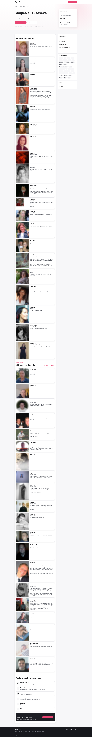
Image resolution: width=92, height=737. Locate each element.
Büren (65, 57)
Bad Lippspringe (71, 68)
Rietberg (60, 64)
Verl (66, 68)
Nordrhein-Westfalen (21, 6)
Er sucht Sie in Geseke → (49, 365)
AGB (71, 729)
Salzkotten (61, 57)
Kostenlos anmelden (72, 1)
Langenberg (72, 62)
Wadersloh (65, 64)
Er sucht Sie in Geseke (63, 44)
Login (66, 1)
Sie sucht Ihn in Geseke (63, 41)
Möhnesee (65, 75)
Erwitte (69, 57)
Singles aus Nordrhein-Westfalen (64, 47)
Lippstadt (72, 57)
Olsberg (65, 77)
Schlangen (61, 75)
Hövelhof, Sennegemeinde (63, 66)
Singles (16, 6)
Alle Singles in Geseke (62, 38)
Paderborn (61, 62)
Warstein (70, 66)
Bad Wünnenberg (66, 62)
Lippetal (70, 73)
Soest (74, 73)
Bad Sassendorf (61, 68)
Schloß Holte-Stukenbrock (63, 73)
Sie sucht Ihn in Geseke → (49, 39)
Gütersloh (60, 77)
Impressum (67, 729)
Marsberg (70, 75)
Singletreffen (19, 2)
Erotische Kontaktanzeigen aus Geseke (65, 50)
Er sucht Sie (61, 1)
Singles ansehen (32, 22)
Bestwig (69, 77)
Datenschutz (75, 729)
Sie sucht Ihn (56, 1)
